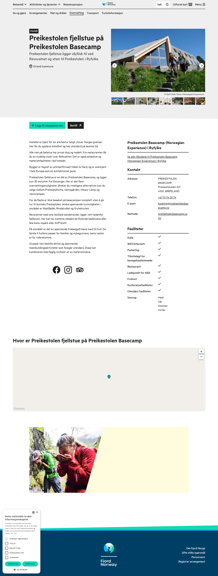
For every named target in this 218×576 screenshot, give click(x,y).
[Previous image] (114, 65)
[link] (195, 548)
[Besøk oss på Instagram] (68, 270)
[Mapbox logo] (19, 408)
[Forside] (109, 555)
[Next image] (201, 65)
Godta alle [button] (13, 564)
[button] (21, 569)
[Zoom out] (201, 356)
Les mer (14, 533)
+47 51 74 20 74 (167, 197)
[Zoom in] (201, 351)
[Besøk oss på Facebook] (56, 270)
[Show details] (109, 377)
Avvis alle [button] (30, 564)
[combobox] (33, 512)
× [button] (37, 512)
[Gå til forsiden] (109, 4)
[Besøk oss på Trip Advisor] (80, 270)
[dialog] (21, 541)
